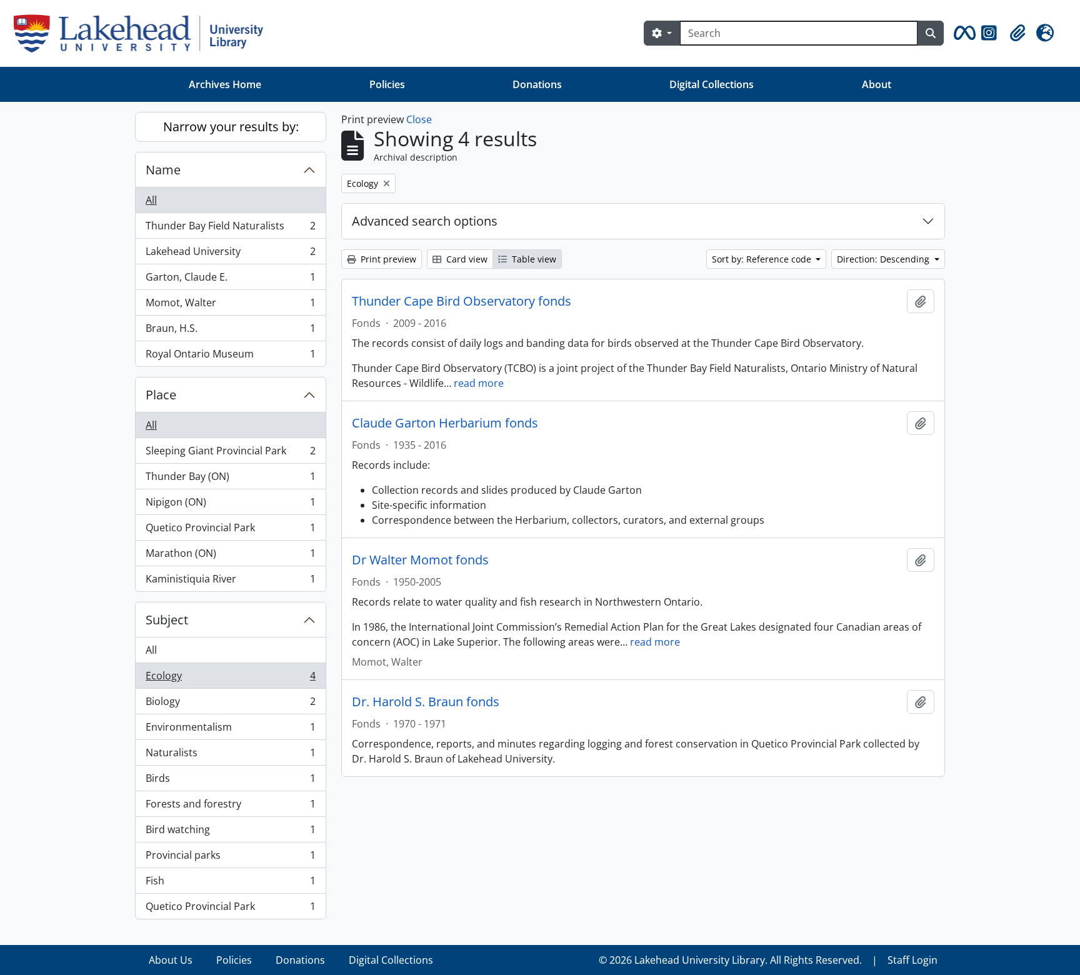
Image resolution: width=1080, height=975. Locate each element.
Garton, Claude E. (230, 280)
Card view (466, 259)
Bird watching (230, 832)
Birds (230, 781)
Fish (230, 884)
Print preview (387, 259)
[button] (962, 33)
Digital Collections (711, 84)
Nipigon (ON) (230, 505)
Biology (230, 704)
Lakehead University (230, 254)
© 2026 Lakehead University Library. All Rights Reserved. (730, 960)
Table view (532, 259)
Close (419, 119)
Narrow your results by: (231, 126)
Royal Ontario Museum (230, 356)
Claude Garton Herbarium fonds (445, 423)
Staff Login (913, 960)
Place (161, 394)
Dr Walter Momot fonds (420, 560)
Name (163, 169)
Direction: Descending (884, 259)
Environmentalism (230, 730)
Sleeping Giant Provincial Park (230, 454)
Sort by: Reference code (763, 259)
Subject (167, 619)
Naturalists (230, 756)
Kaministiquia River (230, 581)
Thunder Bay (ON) (230, 479)
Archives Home (225, 84)
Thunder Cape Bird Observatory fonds (461, 301)
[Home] (143, 33)
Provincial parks (230, 858)
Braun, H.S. (230, 331)
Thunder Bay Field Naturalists (230, 229)
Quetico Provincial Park (230, 531)
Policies (387, 84)
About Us (170, 960)
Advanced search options (425, 220)
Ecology (230, 679)
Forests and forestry (230, 807)
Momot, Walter (230, 306)
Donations (537, 84)
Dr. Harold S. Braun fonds (425, 701)
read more (479, 383)
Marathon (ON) (230, 556)
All (151, 200)
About (876, 84)
